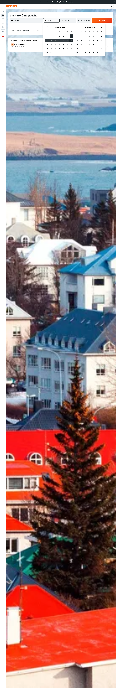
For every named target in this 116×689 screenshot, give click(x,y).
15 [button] (51, 44)
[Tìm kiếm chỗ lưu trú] (3, 15)
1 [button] (89, 36)
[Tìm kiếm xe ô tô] (3, 18)
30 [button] (55, 52)
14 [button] (47, 44)
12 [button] (67, 40)
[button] (114, 2)
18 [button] (63, 44)
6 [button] (71, 36)
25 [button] (63, 48)
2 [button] (55, 36)
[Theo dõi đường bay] (3, 27)
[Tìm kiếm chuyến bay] (3, 11)
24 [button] (59, 48)
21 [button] (47, 48)
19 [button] (67, 44)
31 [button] (97, 52)
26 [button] (67, 48)
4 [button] (63, 36)
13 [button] (71, 40)
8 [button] (51, 40)
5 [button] (67, 36)
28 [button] (47, 52)
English (71, 2)
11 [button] (63, 40)
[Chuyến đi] (3, 32)
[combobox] (28, 20)
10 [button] (59, 40)
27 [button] (71, 48)
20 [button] (71, 44)
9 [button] (55, 40)
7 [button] (85, 40)
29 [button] (51, 52)
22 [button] (51, 48)
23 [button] (55, 48)
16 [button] (55, 44)
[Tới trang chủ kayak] (11, 6)
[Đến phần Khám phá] (3, 23)
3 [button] (59, 36)
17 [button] (59, 44)
